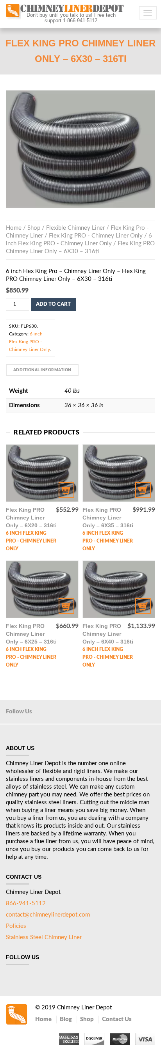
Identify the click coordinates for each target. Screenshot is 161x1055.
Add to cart (53, 304)
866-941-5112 (26, 903)
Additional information (42, 370)
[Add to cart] (42, 473)
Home (13, 228)
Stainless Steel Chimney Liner (44, 937)
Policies (16, 926)
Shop (33, 228)
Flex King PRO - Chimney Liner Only (96, 236)
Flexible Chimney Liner (75, 228)
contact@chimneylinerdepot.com (48, 915)
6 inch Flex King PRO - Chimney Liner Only (29, 342)
